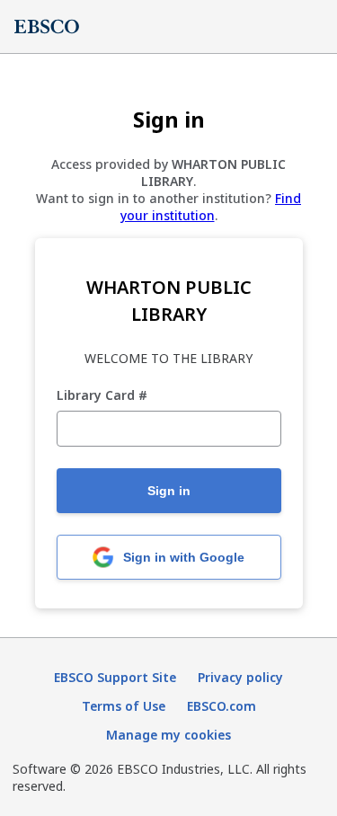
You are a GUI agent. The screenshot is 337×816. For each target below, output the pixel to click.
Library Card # (102, 396)
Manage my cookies (168, 734)
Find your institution (211, 207)
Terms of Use (123, 705)
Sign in (169, 490)
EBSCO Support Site (115, 677)
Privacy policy (240, 677)
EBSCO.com (221, 705)
